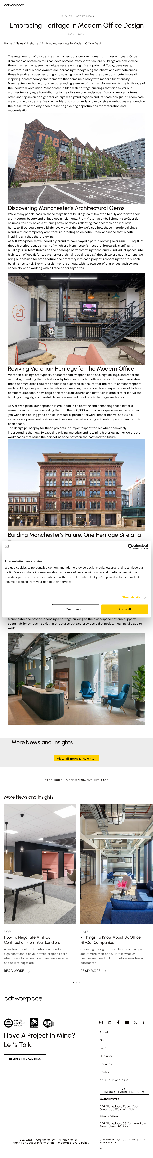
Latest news (84, 16)
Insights (66, 16)
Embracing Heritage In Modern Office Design (73, 43)
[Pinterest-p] (144, 1022)
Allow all (124, 609)
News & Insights (27, 43)
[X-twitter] (135, 1022)
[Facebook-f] (118, 1022)
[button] (143, 5)
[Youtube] (127, 1022)
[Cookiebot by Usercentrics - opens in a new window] (131, 547)
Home (8, 43)
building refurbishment (73, 780)
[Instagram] (101, 1022)
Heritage (101, 780)
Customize (73, 609)
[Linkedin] (110, 1022)
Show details (131, 597)
